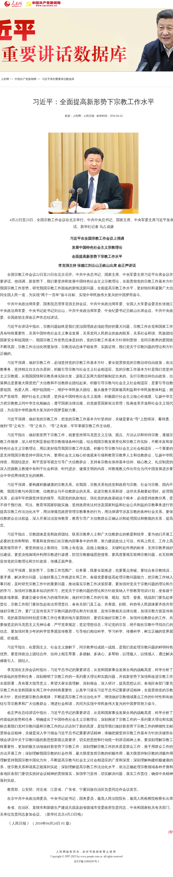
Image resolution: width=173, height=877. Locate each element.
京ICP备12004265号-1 (86, 861)
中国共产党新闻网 (25, 79)
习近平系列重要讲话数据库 (58, 79)
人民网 (5, 79)
